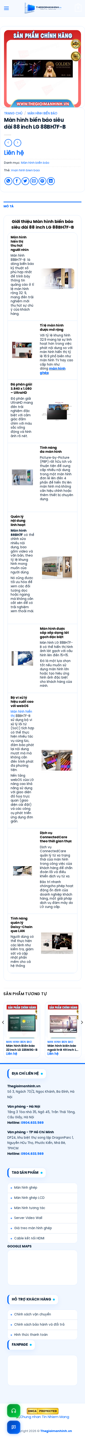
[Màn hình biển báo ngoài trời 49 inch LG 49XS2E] (63, 1023)
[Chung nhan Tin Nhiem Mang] (42, 1417)
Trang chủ (13, 113)
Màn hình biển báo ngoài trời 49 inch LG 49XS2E (62, 1048)
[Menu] (6, 8)
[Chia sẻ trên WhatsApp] (8, 181)
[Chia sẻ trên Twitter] (25, 181)
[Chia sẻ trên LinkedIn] (51, 181)
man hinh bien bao (25, 170)
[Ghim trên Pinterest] (42, 181)
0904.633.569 (32, 1122)
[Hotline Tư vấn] (13, 1410)
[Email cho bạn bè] (34, 181)
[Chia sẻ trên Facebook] (17, 181)
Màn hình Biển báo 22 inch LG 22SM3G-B (22, 1047)
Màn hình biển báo (42, 113)
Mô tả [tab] (9, 206)
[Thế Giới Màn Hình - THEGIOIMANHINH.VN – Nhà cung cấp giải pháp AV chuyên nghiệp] (43, 8)
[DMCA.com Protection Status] (43, 1411)
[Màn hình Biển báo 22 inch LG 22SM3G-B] (22, 1023)
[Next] (81, 1031)
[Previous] (3, 1031)
